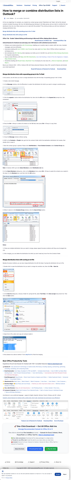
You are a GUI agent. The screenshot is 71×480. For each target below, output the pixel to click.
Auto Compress (61, 381)
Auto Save (44, 381)
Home (8, 457)
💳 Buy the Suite (51, 444)
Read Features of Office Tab (43, 40)
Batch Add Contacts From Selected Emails (27, 390)
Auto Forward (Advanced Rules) (22, 373)
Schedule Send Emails (43, 371)
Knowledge (20, 457)
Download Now (61, 69)
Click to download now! (55, 364)
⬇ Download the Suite (35, 444)
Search (63, 5)
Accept (58, 474)
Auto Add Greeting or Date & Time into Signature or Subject (52, 57)
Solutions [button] (19, 5)
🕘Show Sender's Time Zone (51, 388)
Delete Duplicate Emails (55, 377)
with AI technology (27, 45)
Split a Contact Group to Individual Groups (51, 390)
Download (27, 5)
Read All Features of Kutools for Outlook (43, 69)
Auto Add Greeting (38, 373)
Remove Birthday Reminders (13, 392)
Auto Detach (52, 381)
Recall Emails (19, 377)
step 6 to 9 (28, 354)
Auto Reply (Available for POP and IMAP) (25, 371)
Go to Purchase (58, 416)
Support (54, 5)
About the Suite (19, 444)
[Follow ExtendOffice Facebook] (4, 467)
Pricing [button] (35, 5)
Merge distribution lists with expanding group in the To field (19, 31)
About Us (58, 457)
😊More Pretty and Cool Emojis (22, 383)
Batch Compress (35, 381)
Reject (64, 474)
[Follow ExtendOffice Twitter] (7, 467)
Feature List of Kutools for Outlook (31, 416)
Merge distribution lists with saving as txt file (15, 34)
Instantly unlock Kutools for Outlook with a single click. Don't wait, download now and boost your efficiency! (31, 397)
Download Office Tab (60, 40)
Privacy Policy (45, 457)
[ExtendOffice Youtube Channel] (10, 467)
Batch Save (17, 381)
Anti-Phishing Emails (37, 388)
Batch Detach (25, 381)
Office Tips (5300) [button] (44, 5)
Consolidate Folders (15, 379)
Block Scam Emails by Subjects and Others (35, 377)
